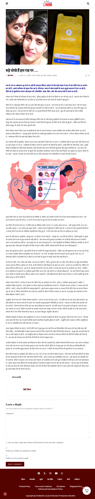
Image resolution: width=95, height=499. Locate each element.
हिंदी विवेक (10, 75)
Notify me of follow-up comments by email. (21, 451)
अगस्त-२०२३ (23, 75)
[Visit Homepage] (47, 3)
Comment (10, 413)
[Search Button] (88, 3)
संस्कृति (49, 75)
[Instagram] (50, 473)
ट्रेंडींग (29, 75)
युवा (42, 75)
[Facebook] (38, 473)
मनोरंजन (34, 75)
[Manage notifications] (5, 494)
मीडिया (38, 75)
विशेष (45, 75)
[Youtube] (56, 473)
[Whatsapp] (62, 473)
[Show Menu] (7, 3)
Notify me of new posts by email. (17, 458)
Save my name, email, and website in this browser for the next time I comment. (36, 442)
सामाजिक (54, 75)
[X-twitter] (44, 473)
